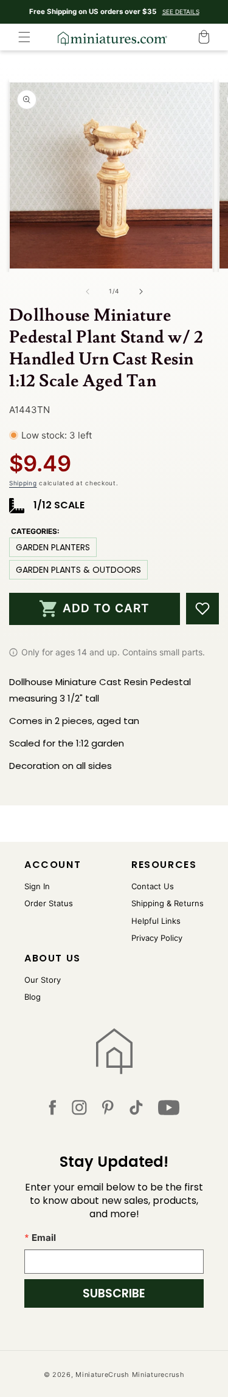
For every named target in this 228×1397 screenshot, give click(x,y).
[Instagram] (79, 1110)
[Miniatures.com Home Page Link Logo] (114, 1051)
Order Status (48, 903)
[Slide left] (87, 291)
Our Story (42, 980)
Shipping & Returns (167, 903)
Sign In (37, 886)
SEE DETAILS (180, 11)
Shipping (23, 483)
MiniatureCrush (102, 1374)
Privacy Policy (156, 938)
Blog (32, 997)
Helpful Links (156, 921)
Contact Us (152, 886)
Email (44, 1237)
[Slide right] (141, 291)
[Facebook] (52, 1110)
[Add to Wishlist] (202, 608)
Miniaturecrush (158, 1374)
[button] (24, 37)
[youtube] (168, 1110)
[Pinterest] (108, 1110)
